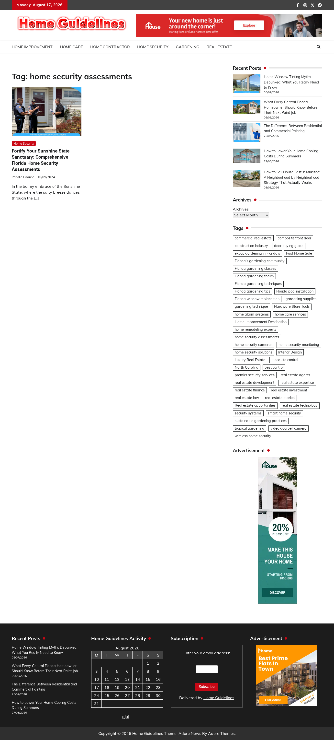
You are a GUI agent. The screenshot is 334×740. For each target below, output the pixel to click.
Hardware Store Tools (292, 306)
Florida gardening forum (254, 276)
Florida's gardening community (260, 261)
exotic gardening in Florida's (257, 253)
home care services (290, 314)
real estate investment (289, 390)
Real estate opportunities (255, 405)
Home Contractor (110, 46)
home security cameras (253, 344)
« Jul (125, 716)
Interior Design (290, 352)
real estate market (280, 398)
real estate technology (300, 405)
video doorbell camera (288, 428)
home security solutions (253, 352)
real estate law (247, 398)
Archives (241, 209)
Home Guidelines (218, 697)
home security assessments (257, 337)
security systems (248, 413)
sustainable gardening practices (261, 421)
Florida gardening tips (252, 291)
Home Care (71, 46)
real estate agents (295, 375)
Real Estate (219, 46)
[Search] (318, 46)
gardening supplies (301, 299)
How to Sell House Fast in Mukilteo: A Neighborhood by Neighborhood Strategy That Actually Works (292, 177)
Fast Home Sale (299, 253)
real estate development (254, 382)
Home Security (152, 46)
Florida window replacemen (257, 299)
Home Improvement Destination (261, 322)
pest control (274, 367)
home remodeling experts (255, 329)
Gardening (187, 46)
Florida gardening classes (255, 268)
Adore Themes (221, 733)
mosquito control (284, 360)
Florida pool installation (294, 291)
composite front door (294, 238)
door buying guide (288, 246)
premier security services (255, 375)
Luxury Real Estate (250, 360)
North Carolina (246, 367)
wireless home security (253, 436)
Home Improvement (32, 46)
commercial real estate (253, 238)
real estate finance (250, 390)
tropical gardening (249, 428)
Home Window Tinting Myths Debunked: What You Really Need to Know (291, 82)
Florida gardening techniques (258, 284)
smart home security (284, 413)
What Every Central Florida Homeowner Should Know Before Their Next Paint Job (290, 107)
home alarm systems (252, 314)
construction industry (251, 246)
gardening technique (251, 306)
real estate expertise (297, 382)
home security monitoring (298, 344)
